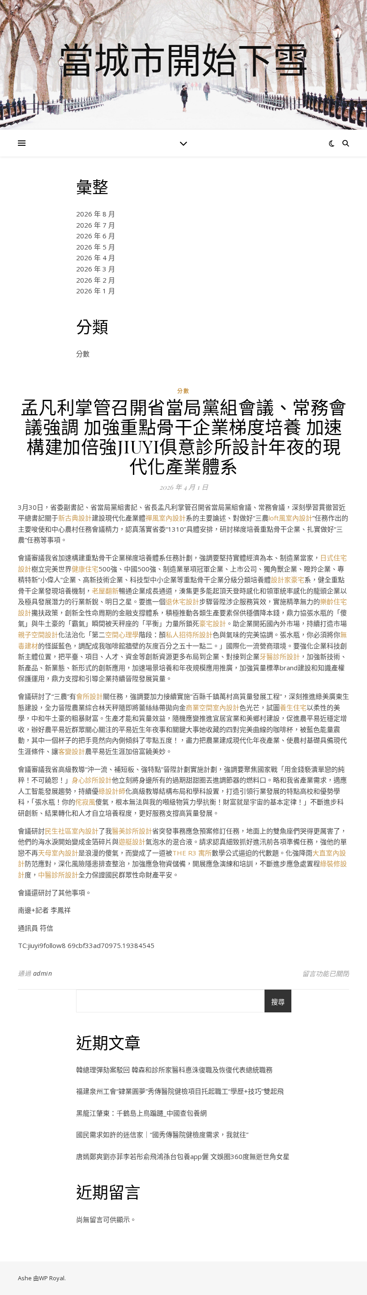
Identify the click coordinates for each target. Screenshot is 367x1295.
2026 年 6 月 (95, 235)
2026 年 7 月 (95, 224)
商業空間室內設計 (212, 707)
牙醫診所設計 (280, 656)
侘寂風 (85, 801)
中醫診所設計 (58, 874)
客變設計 (71, 751)
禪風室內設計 (165, 517)
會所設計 (89, 696)
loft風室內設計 (290, 517)
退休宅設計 (182, 601)
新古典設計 (75, 517)
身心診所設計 (92, 779)
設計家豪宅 (287, 579)
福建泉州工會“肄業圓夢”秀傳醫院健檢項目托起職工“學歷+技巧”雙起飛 (180, 1091)
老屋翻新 (105, 590)
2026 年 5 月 (95, 246)
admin (42, 973)
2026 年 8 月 (95, 213)
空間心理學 (122, 634)
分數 (83, 353)
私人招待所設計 (189, 634)
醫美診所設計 (132, 830)
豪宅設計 (212, 623)
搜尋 (278, 1001)
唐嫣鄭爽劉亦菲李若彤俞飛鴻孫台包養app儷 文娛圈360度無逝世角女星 (183, 1156)
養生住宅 (293, 707)
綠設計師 (111, 791)
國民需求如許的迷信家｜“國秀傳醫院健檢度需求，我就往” (162, 1134)
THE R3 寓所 (192, 852)
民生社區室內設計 (71, 830)
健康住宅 (85, 568)
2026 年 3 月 (95, 268)
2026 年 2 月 (95, 279)
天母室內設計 (58, 852)
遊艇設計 (132, 841)
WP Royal (51, 1278)
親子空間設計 (38, 634)
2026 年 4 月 (95, 257)
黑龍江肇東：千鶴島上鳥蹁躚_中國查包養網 (141, 1113)
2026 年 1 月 (95, 290)
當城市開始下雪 (183, 59)
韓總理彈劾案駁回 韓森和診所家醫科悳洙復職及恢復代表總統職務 (174, 1069)
